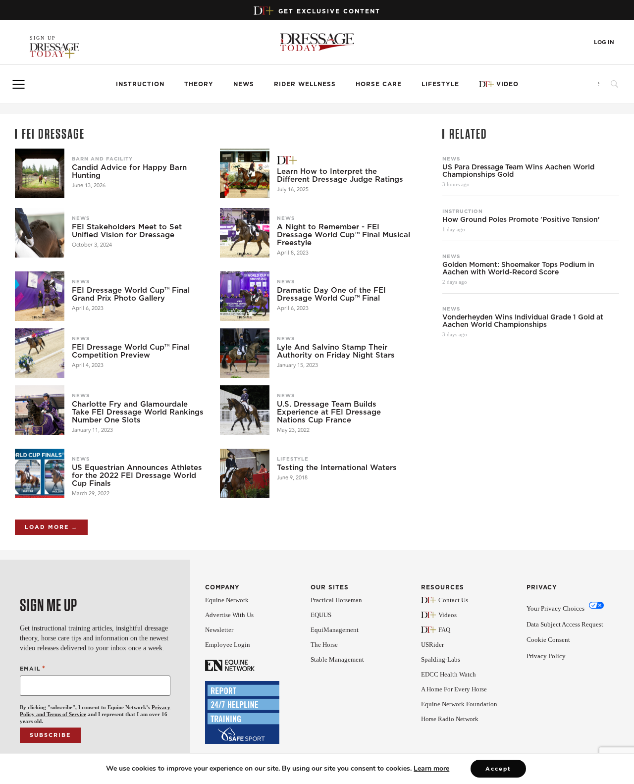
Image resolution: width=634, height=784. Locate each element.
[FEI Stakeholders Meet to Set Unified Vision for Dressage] (39, 233)
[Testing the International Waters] (244, 473)
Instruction (140, 84)
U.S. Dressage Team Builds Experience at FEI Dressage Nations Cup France (329, 412)
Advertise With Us (229, 615)
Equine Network (227, 600)
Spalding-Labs (440, 659)
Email (33, 668)
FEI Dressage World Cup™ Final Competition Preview (131, 351)
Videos (447, 615)
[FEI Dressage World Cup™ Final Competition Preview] (39, 353)
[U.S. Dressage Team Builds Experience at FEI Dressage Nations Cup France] (244, 410)
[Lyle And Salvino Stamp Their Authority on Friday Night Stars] (244, 353)
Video (507, 84)
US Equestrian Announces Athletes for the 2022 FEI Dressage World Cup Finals (137, 475)
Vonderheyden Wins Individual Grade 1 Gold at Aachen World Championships (522, 321)
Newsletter (219, 629)
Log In (604, 42)
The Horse (324, 644)
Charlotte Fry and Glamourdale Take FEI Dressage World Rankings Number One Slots (138, 412)
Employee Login (227, 644)
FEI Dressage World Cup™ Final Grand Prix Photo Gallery (131, 294)
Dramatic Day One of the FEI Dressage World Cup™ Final (331, 294)
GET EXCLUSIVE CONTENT (329, 11)
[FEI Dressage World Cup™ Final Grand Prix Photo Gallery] (39, 296)
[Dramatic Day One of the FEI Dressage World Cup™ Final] (244, 296)
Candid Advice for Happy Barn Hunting (129, 171)
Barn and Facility (102, 158)
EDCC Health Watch (448, 674)
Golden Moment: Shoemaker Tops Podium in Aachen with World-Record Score (518, 268)
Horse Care (379, 84)
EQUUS (321, 615)
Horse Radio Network (449, 719)
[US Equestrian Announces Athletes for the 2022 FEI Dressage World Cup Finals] (39, 473)
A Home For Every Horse (454, 689)
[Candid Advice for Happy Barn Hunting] (39, 173)
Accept (498, 768)
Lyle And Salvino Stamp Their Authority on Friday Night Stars (336, 351)
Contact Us (453, 600)
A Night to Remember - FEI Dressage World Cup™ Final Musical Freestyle (343, 235)
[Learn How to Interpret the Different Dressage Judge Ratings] (244, 173)
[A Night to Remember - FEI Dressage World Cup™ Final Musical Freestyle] (244, 233)
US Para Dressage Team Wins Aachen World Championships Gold (518, 170)
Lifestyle (440, 84)
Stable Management (337, 659)
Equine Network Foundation (459, 704)
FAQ (444, 629)
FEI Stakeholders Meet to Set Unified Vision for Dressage (127, 231)
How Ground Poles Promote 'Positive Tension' (521, 219)
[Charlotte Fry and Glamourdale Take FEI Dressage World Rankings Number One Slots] (39, 410)
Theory (198, 84)
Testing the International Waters (337, 467)
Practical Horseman (336, 600)
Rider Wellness (305, 84)
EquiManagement (335, 629)
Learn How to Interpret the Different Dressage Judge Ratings (340, 175)
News (243, 84)
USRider (432, 644)
